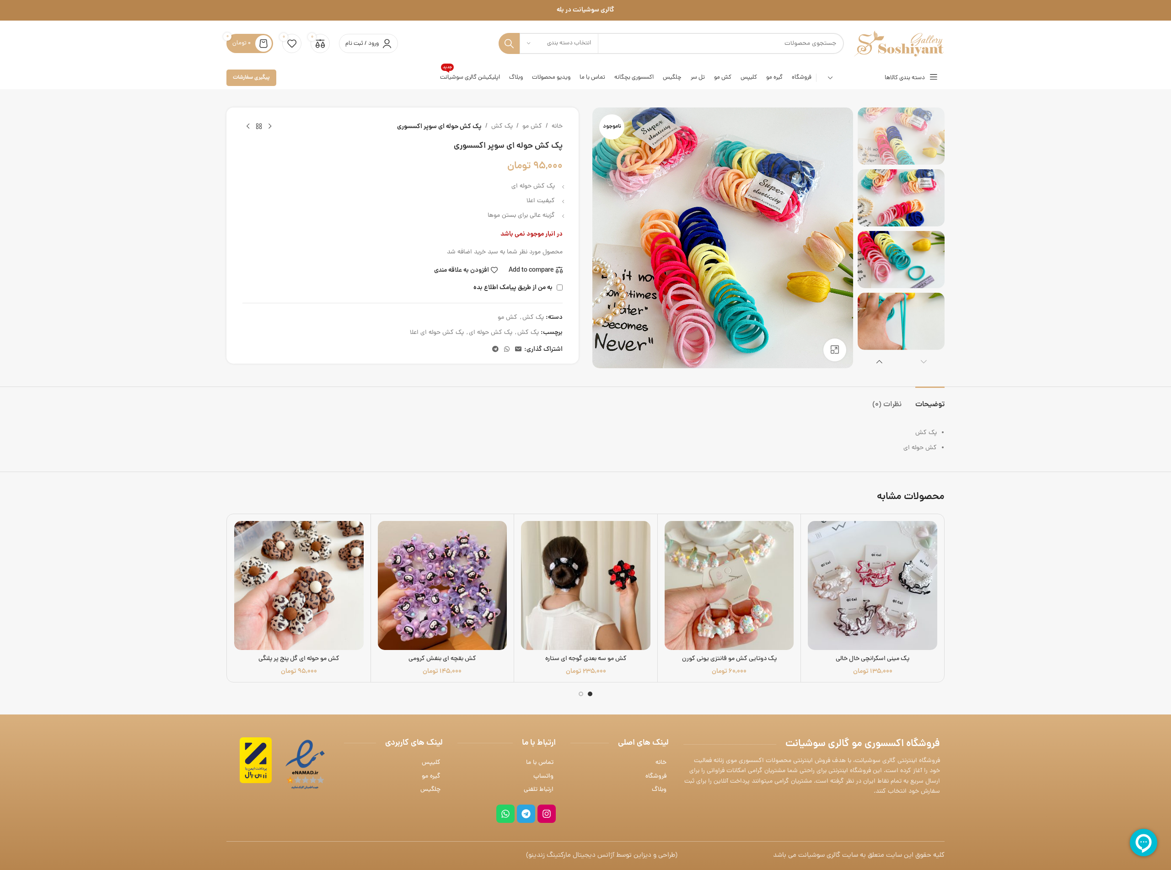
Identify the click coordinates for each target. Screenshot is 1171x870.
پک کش (502, 126)
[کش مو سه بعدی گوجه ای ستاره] (585, 585)
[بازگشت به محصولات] (258, 126)
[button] (923, 361)
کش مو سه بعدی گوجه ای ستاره (586, 659)
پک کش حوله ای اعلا (437, 333)
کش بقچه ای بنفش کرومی (442, 659)
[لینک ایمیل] (518, 350)
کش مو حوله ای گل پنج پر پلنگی (298, 659)
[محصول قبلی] (269, 126)
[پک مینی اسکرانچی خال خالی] (872, 585)
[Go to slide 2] (581, 694)
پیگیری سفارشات (251, 77)
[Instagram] (546, 814)
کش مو (532, 126)
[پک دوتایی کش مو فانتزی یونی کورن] (729, 585)
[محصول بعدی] (247, 126)
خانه (557, 126)
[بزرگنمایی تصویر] (834, 349)
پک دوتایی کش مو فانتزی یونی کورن (729, 659)
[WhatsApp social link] (506, 350)
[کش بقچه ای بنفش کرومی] (442, 585)
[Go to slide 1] (590, 694)
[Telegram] (526, 814)
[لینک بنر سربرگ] (585, 10)
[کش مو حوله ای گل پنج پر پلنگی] (299, 585)
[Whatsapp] (505, 814)
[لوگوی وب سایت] (899, 44)
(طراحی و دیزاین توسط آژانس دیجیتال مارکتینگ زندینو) (601, 855)
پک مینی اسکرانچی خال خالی (872, 659)
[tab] (930, 400)
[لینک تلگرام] (495, 350)
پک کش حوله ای (490, 333)
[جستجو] (509, 43)
